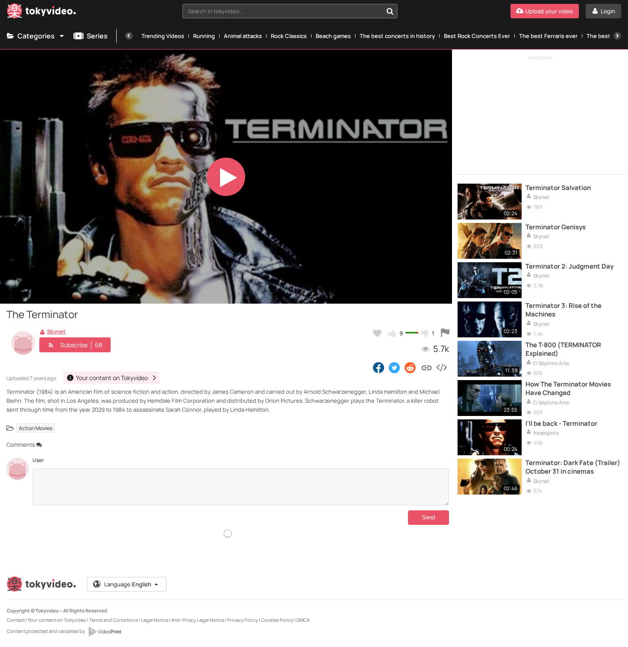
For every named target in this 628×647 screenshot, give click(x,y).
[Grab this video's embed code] (441, 367)
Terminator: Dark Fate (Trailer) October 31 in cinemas (572, 467)
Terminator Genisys (555, 227)
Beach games (333, 36)
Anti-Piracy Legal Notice (197, 620)
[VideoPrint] (105, 631)
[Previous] (129, 36)
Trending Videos (162, 36)
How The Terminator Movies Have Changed (568, 388)
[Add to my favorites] (377, 333)
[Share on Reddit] (411, 367)
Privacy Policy (242, 620)
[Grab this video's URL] (426, 367)
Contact (16, 620)
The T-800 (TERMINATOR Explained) (563, 349)
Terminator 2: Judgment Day (569, 266)
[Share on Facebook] (378, 367)
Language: (127, 584)
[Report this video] (445, 333)
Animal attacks (243, 36)
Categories (36, 36)
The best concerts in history (397, 36)
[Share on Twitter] (394, 367)
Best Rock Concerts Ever (477, 36)
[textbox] (282, 11)
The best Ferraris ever (548, 36)
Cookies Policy (277, 620)
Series (97, 36)
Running (204, 36)
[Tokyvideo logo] (41, 12)
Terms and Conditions (113, 620)
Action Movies (35, 428)
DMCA (303, 620)
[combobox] (289, 11)
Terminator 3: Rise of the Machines (563, 310)
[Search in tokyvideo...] (390, 11)
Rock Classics (289, 36)
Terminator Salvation (558, 188)
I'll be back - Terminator (561, 423)
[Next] (617, 36)
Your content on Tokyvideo (57, 620)
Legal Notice (154, 620)
